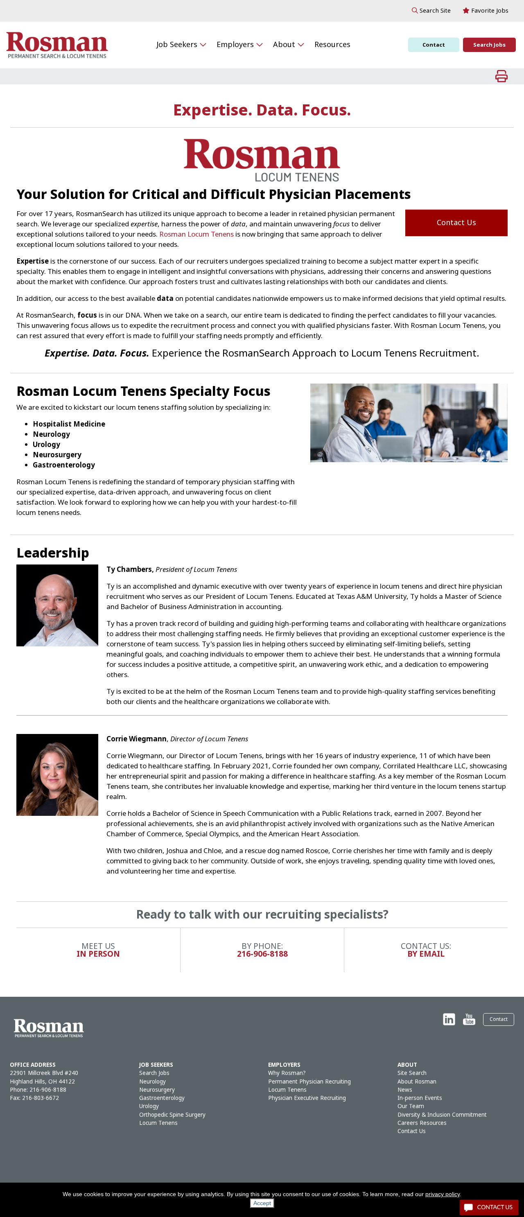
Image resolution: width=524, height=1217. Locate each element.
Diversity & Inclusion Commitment (442, 1115)
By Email (426, 954)
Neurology (152, 1082)
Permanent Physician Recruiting (309, 1082)
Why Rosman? (287, 1073)
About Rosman (417, 1082)
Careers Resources (422, 1123)
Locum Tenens (158, 1123)
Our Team (411, 1106)
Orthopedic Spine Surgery (172, 1115)
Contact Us (456, 222)
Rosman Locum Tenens (196, 234)
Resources (332, 44)
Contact (433, 45)
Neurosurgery (157, 1090)
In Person (98, 954)
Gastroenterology (162, 1098)
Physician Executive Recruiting (307, 1098)
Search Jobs (489, 45)
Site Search (412, 1073)
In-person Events (420, 1098)
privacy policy (442, 1194)
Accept (262, 1203)
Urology (149, 1106)
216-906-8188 (262, 954)
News (405, 1090)
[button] (431, 10)
